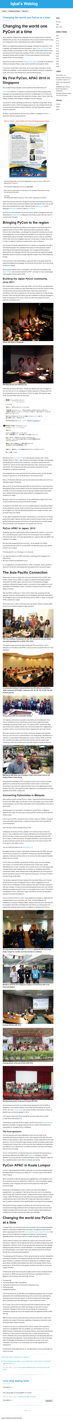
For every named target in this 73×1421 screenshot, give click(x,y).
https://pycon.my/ (27, 847)
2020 (57, 53)
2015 (57, 43)
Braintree (30, 1155)
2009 (57, 38)
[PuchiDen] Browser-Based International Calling (63, 94)
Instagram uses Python (30, 62)
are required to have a (37, 1232)
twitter (57, 109)
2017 (10, 1367)
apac (34, 1367)
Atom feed (59, 27)
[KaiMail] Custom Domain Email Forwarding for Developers (63, 89)
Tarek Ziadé (19, 1110)
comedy (32, 1397)
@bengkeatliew (15, 215)
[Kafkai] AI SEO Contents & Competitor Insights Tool (63, 78)
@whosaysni (12, 208)
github (58, 107)
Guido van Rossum (42, 48)
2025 (57, 64)
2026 (57, 66)
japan (24, 1367)
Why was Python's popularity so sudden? (16, 1357)
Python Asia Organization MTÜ (63, 83)
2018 (57, 51)
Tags (57, 24)
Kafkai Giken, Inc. (61, 75)
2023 (57, 59)
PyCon (5, 92)
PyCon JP (17, 458)
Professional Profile (14, 11)
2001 (57, 36)
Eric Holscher (29, 949)
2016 (10, 1397)
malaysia (29, 1367)
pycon (20, 1367)
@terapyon (39, 206)
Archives (58, 22)
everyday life (22, 1397)
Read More (49, 1401)
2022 (57, 56)
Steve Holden (7, 272)
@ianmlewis (30, 208)
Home (4, 11)
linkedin (58, 104)
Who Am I (25, 11)
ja (11, 1387)
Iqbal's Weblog (24, 3)
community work (41, 1367)
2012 (57, 41)
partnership (46, 1122)
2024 (57, 61)
